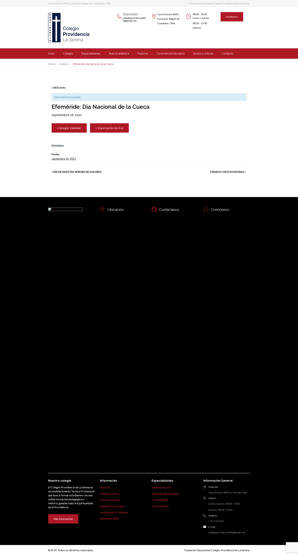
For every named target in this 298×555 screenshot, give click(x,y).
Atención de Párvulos (165, 493)
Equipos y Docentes (112, 506)
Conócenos (220, 210)
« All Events (59, 87)
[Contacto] (102, 209)
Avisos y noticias (203, 53)
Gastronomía (160, 506)
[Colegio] (205, 209)
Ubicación (115, 210)
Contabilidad (160, 499)
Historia (105, 487)
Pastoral (143, 53)
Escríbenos (232, 16)
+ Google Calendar (69, 128)
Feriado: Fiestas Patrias (228, 171)
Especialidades (91, 53)
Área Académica (119, 53)
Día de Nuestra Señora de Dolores (76, 171)
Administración (161, 487)
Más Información (63, 518)
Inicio (51, 53)
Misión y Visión (109, 493)
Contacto (228, 53)
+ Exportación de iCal (109, 128)
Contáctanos (169, 210)
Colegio (68, 53)
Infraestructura (110, 499)
